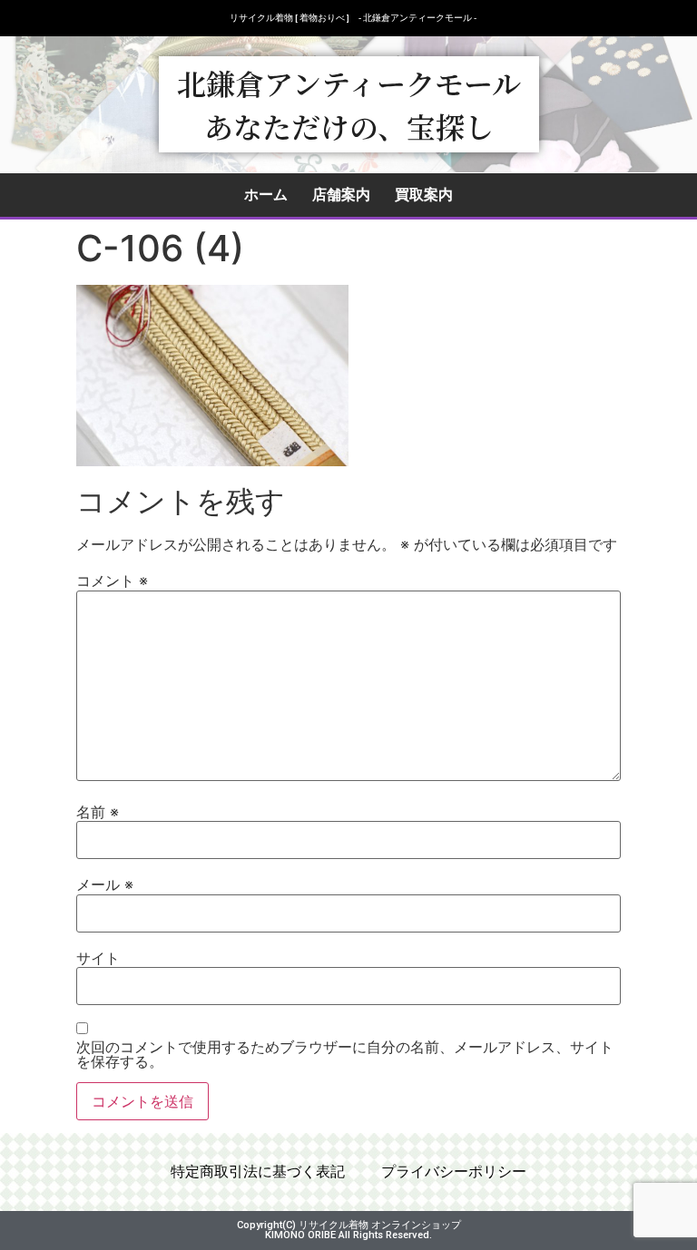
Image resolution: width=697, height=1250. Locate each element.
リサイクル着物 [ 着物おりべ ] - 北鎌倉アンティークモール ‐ (353, 18)
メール (104, 884)
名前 (97, 812)
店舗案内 (341, 194)
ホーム (266, 194)
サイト (98, 958)
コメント (112, 580)
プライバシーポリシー (453, 1171)
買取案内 (424, 194)
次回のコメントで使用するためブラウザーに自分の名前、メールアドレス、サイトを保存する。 (345, 1054)
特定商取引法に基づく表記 (258, 1171)
